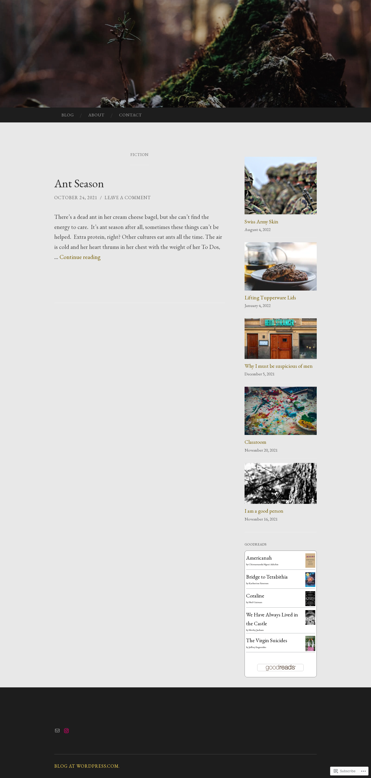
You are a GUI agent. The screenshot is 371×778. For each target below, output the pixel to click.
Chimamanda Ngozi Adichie (263, 564)
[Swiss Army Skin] (281, 187)
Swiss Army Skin (261, 221)
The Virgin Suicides (266, 640)
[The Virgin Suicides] (310, 649)
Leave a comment (127, 197)
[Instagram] (66, 731)
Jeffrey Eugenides (257, 647)
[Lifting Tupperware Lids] (281, 267)
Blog (68, 115)
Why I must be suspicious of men (279, 365)
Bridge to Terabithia (267, 576)
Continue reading (80, 257)
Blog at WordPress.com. (87, 766)
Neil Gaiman (255, 602)
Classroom (255, 441)
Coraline (255, 595)
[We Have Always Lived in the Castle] (310, 622)
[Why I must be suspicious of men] (281, 339)
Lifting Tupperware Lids (270, 297)
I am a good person (264, 510)
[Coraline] (310, 604)
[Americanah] (310, 565)
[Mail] (57, 731)
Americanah (259, 557)
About (96, 115)
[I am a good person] (281, 484)
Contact (130, 115)
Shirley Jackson (256, 630)
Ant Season (79, 183)
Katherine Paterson (259, 583)
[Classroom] (281, 412)
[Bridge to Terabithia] (310, 585)
